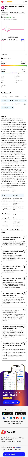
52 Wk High (24, 69)
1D (2, 39)
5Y (14, 39)
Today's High (24, 61)
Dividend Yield (18, 100)
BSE (2, 10)
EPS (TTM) (17, 96)
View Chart (22, 39)
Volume (3, 80)
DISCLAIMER (7, 421)
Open (2, 76)
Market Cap (4, 96)
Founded (14, 189)
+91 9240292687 (18, 441)
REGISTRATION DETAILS (17, 421)
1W (5, 39)
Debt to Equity (5, 107)
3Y (11, 39)
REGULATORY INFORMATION (14, 423)
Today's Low (4, 61)
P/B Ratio (4, 104)
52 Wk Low (3, 69)
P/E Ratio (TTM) (5, 100)
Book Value (17, 104)
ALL (17, 39)
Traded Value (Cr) (18, 80)
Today (13, 17)
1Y (9, 39)
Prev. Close (17, 76)
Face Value (3, 85)
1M (7, 39)
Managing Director (5, 190)
